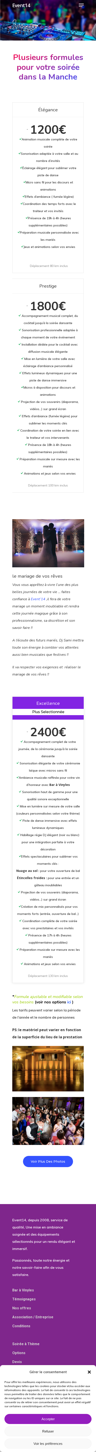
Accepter (48, 1419)
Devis (17, 1362)
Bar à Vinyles (23, 1290)
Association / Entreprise (32, 1317)
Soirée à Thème (26, 1344)
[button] (89, 1372)
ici (69, 1002)
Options (18, 1353)
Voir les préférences (48, 1444)
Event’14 (38, 599)
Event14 (21, 5)
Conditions (21, 1326)
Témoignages (24, 1299)
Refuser (48, 1431)
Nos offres (21, 1308)
